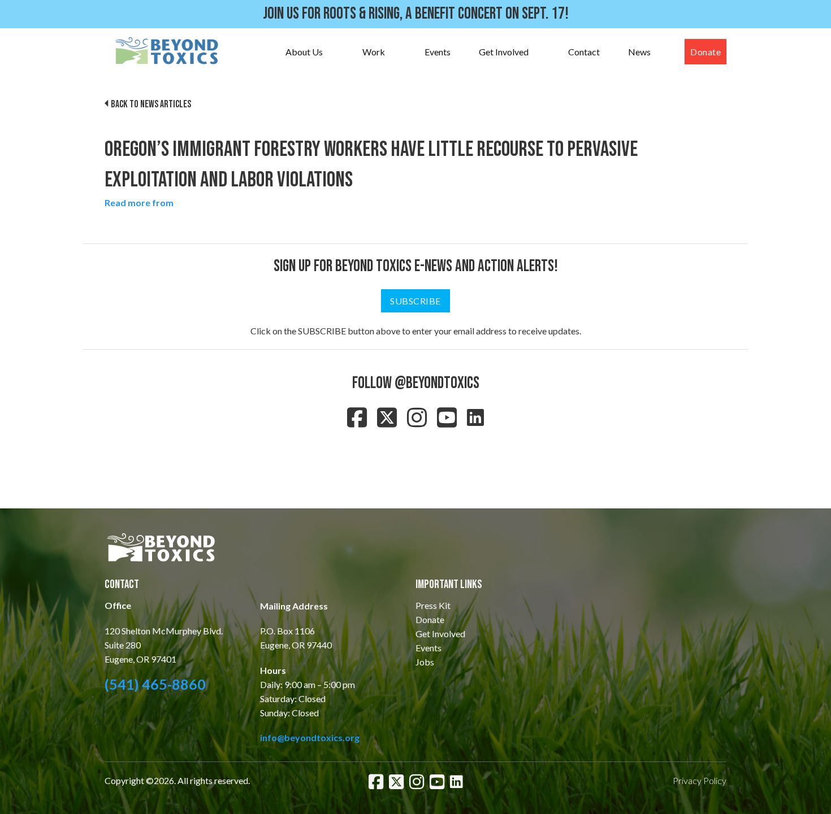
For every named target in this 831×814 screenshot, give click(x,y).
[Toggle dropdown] (334, 52)
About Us (304, 51)
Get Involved (504, 51)
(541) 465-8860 (155, 684)
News (639, 51)
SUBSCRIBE (415, 300)
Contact (584, 51)
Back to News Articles (151, 104)
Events (438, 51)
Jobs (425, 661)
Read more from (139, 202)
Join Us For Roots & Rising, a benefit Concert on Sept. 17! (416, 14)
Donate (705, 51)
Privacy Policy (699, 780)
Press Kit (433, 605)
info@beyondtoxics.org (310, 737)
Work (373, 51)
